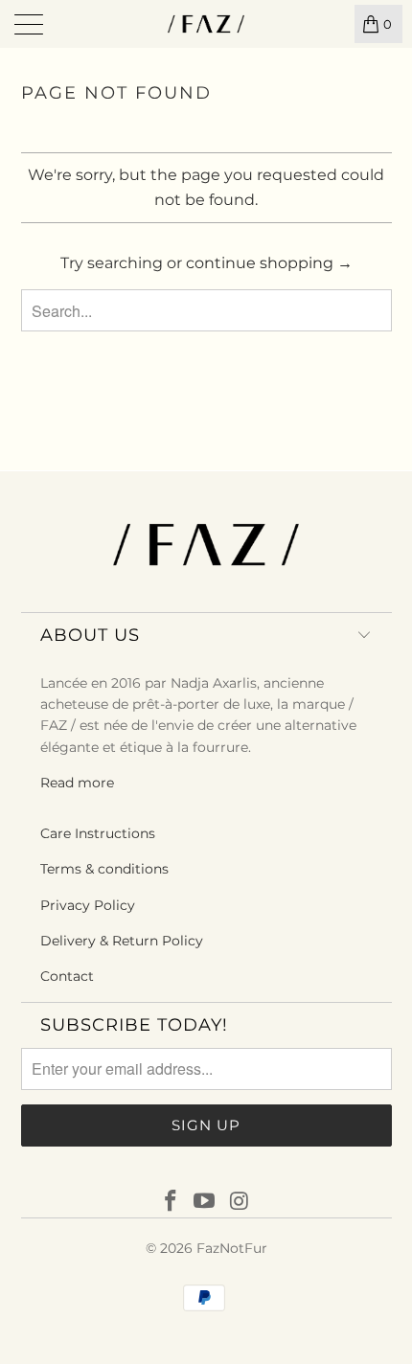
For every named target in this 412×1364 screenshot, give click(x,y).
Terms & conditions (104, 868)
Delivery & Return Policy (121, 940)
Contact (67, 976)
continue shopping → (269, 263)
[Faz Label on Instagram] (239, 1202)
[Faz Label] (206, 24)
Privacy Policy (87, 905)
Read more (77, 782)
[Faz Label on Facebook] (170, 1202)
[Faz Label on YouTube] (205, 1202)
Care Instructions (97, 833)
